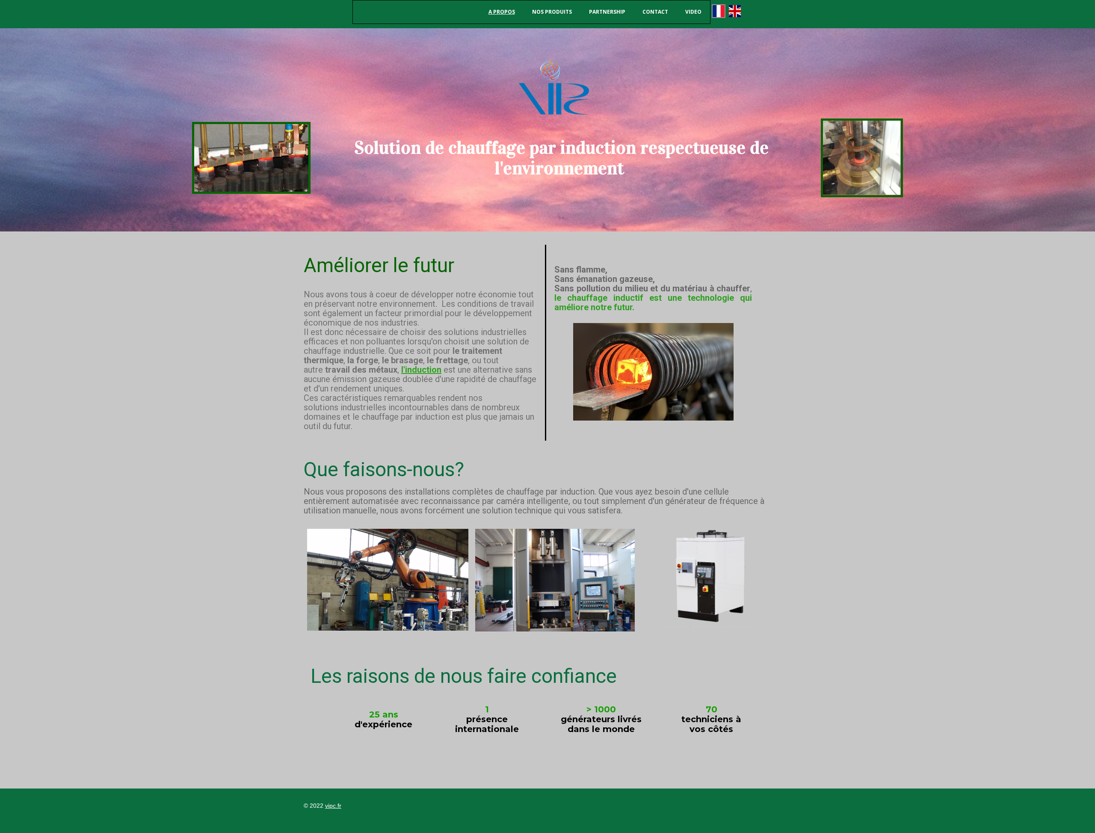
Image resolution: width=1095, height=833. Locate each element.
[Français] (718, 11)
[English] (735, 11)
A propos (501, 11)
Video (693, 11)
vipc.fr (333, 805)
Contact (655, 11)
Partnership (607, 11)
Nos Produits (552, 11)
